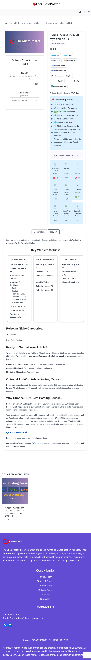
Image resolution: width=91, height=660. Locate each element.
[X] (85, 12)
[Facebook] (80, 12)
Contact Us (45, 594)
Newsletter (45, 599)
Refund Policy (45, 585)
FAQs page (36, 443)
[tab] (39, 231)
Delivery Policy (45, 590)
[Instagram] (89, 12)
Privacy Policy (45, 577)
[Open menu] (3, 12)
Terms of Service (45, 581)
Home (8, 23)
